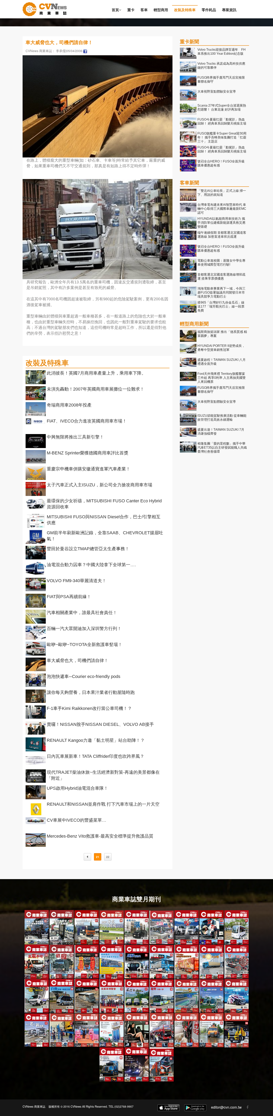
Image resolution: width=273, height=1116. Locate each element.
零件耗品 (209, 10)
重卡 (131, 10)
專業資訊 (229, 10)
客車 (144, 10)
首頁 (115, 10)
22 (107, 857)
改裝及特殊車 (185, 10)
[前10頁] (87, 857)
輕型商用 (161, 10)
